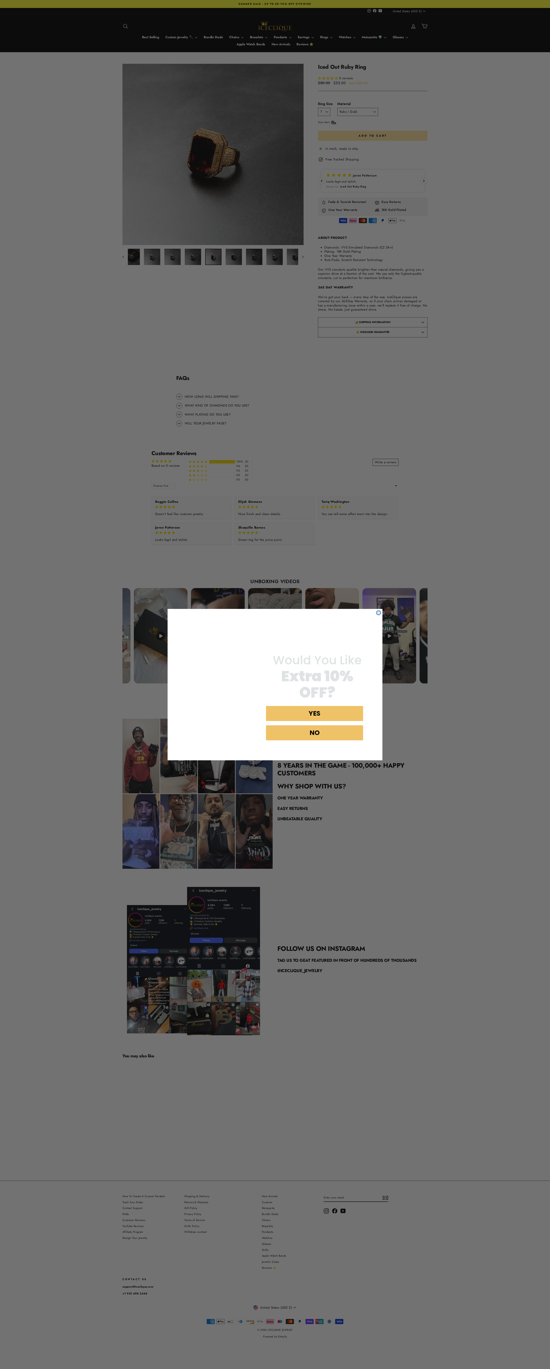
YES (314, 713)
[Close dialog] (378, 606)
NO (315, 732)
